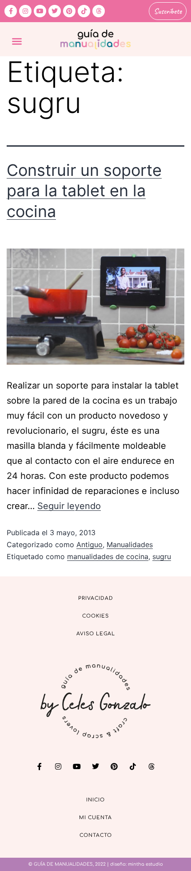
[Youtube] (40, 11)
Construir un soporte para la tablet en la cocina (84, 191)
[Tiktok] (84, 11)
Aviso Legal (95, 634)
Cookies (95, 616)
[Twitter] (54, 11)
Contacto (96, 835)
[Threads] (98, 11)
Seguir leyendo (69, 506)
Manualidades (130, 544)
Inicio (95, 800)
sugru (161, 556)
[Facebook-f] (10, 11)
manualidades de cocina (107, 556)
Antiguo (89, 544)
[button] (17, 41)
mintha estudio (145, 864)
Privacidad (95, 598)
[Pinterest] (69, 11)
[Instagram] (25, 11)
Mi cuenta (95, 817)
